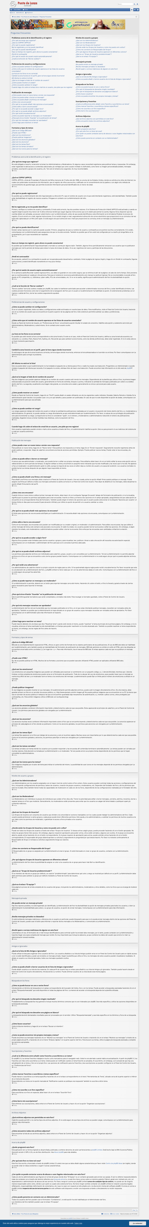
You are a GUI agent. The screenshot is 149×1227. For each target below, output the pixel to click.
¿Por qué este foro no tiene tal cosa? (89, 131)
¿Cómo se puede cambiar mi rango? (25, 85)
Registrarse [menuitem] (138, 10)
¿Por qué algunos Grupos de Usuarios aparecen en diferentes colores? (101, 52)
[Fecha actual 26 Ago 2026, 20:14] (136, 17)
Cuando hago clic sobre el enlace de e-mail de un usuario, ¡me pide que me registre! (42, 87)
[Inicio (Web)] (24, 4)
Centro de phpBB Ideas (114, 1163)
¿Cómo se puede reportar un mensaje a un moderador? (32, 116)
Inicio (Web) (17, 9)
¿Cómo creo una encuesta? (21, 102)
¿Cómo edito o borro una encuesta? (24, 107)
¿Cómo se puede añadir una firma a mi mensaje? (29, 100)
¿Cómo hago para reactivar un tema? (25, 123)
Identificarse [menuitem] (135, 10)
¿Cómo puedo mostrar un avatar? (24, 83)
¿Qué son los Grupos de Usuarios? (88, 45)
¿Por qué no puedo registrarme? (23, 45)
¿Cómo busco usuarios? (84, 94)
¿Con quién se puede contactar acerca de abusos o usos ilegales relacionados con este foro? (105, 135)
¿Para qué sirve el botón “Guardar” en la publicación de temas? (34, 118)
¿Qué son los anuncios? (20, 142)
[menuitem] (131, 9)
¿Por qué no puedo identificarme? (24, 50)
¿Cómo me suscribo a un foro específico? (90, 109)
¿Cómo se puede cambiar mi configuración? (27, 67)
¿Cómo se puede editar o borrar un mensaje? (28, 97)
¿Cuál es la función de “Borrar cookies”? (26, 59)
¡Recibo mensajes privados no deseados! (90, 67)
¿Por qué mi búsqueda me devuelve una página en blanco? (97, 91)
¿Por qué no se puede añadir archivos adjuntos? (29, 111)
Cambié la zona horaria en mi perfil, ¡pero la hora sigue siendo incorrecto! (38, 76)
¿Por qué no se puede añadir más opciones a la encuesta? (32, 104)
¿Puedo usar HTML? (19, 133)
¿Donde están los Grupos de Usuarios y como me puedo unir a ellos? (100, 47)
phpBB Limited (97, 1150)
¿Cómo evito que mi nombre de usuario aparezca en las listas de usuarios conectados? (38, 70)
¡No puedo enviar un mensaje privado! (89, 64)
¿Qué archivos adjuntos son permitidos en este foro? (95, 119)
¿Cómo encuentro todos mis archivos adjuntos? (93, 121)
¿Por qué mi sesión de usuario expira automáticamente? (32, 56)
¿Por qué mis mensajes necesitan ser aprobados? (29, 120)
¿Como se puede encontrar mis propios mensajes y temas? (97, 96)
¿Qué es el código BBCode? (22, 130)
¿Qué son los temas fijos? (21, 144)
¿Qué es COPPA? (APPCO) (21, 43)
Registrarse (30, 12)
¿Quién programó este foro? (86, 129)
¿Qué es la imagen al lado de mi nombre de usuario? (30, 80)
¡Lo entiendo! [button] (137, 1223)
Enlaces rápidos (11, 10)
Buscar (13, 12)
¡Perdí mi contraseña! (19, 54)
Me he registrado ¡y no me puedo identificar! (27, 47)
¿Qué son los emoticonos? (21, 135)
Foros (26, 9)
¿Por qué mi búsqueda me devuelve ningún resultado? (95, 89)
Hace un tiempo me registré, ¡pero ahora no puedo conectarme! (34, 52)
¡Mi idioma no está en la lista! (22, 78)
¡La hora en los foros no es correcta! (25, 73)
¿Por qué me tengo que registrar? (24, 40)
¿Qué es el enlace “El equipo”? (87, 56)
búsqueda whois (59, 1179)
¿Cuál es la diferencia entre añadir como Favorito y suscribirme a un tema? (102, 104)
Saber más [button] (78, 1223)
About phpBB (59, 1152)
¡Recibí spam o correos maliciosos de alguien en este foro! (97, 69)
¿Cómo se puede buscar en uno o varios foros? (93, 87)
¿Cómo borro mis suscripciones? (87, 111)
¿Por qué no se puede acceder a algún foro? (27, 109)
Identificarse (21, 12)
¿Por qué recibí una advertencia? (23, 113)
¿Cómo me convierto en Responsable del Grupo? (93, 50)
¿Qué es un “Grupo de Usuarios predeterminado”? (94, 54)
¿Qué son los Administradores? (87, 40)
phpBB (129, 368)
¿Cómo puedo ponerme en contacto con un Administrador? (97, 138)
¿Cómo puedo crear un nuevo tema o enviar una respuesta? (33, 95)
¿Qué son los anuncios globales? (23, 140)
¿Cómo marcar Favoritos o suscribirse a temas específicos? (97, 106)
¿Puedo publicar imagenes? (22, 137)
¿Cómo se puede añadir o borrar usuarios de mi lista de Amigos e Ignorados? (103, 79)
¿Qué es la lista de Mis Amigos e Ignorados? (91, 77)
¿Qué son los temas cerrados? (22, 146)
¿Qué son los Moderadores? (86, 43)
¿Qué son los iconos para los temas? (25, 149)
